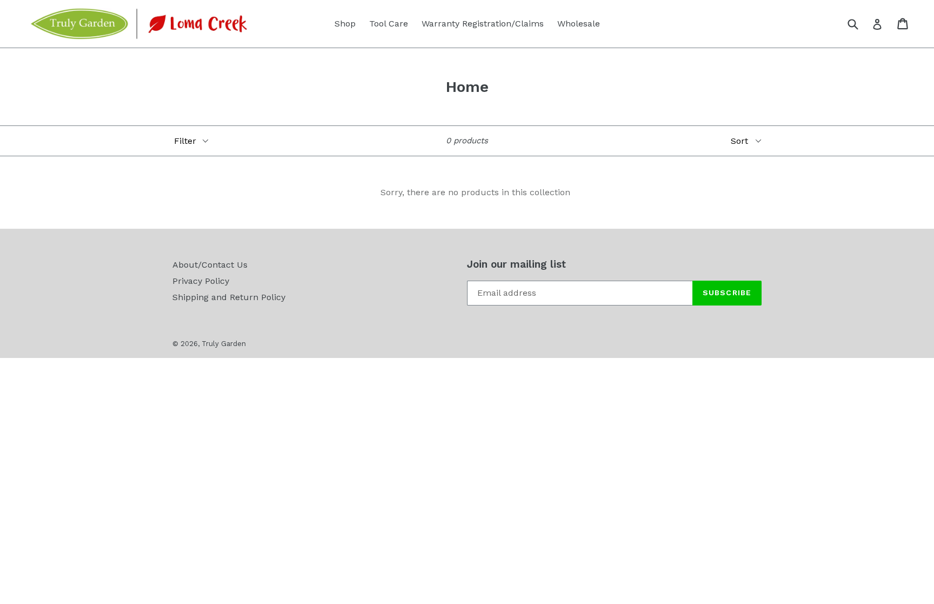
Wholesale (578, 23)
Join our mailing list (516, 264)
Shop (345, 23)
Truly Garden (224, 344)
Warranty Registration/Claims (483, 23)
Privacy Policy (200, 281)
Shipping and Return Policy (228, 297)
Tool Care (388, 23)
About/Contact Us (210, 265)
